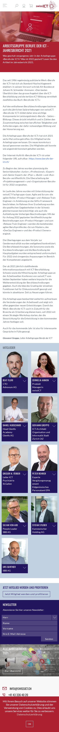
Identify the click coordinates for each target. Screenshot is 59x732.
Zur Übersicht (13, 671)
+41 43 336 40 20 (18, 694)
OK (29, 724)
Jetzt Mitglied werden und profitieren (26, 594)
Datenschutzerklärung (29, 714)
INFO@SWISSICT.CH (20, 688)
